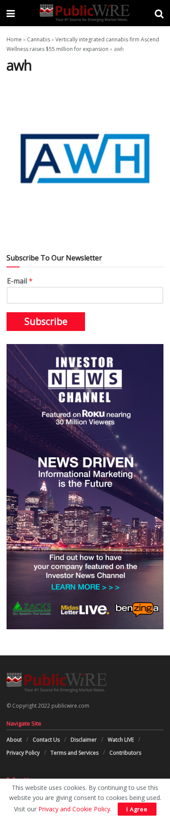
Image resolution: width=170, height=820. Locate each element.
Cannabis (38, 39)
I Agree (137, 809)
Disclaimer (84, 739)
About (14, 739)
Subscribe (46, 321)
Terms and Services (75, 752)
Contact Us (46, 739)
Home (14, 39)
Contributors (125, 752)
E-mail (20, 281)
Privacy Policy (23, 752)
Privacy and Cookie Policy (74, 809)
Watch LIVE (121, 739)
